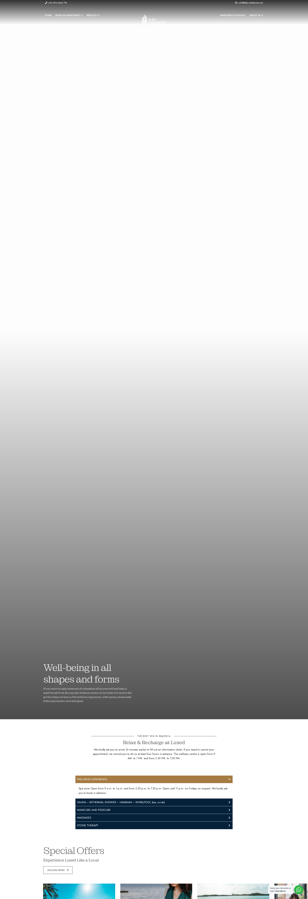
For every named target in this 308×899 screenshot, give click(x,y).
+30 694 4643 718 (57, 2)
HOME (48, 15)
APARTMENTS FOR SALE (233, 15)
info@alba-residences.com (250, 2)
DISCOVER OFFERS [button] (56, 870)
